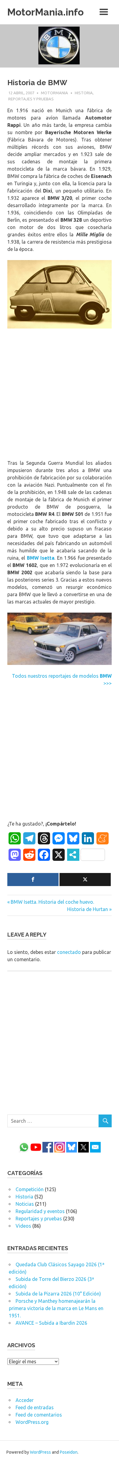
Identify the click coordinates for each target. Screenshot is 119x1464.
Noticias (25, 1204)
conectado (69, 952)
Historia (84, 93)
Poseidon (69, 1452)
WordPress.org (32, 1422)
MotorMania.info (45, 12)
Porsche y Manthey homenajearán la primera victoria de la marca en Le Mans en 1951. (56, 1308)
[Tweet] (85, 879)
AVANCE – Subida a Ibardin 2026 (51, 1323)
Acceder (25, 1400)
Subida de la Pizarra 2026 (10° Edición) (58, 1293)
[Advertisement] (59, 395)
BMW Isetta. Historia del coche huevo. (52, 902)
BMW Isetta (40, 558)
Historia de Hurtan (87, 909)
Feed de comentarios (39, 1414)
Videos (23, 1226)
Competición (30, 1189)
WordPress (40, 1452)
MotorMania (54, 93)
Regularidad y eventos (40, 1211)
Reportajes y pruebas (31, 99)
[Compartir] (33, 879)
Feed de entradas (35, 1407)
